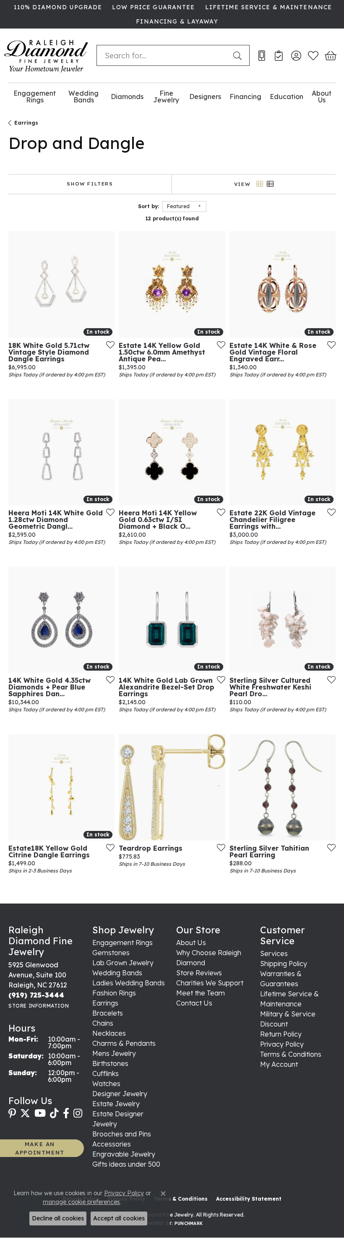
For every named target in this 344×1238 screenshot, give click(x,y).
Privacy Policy (282, 1044)
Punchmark (189, 1223)
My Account (279, 1064)
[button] (296, 55)
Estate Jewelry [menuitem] (116, 1104)
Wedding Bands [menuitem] (117, 973)
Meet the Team (200, 993)
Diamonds (127, 96)
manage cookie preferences (81, 1202)
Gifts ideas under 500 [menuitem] (126, 1164)
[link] (57, 7)
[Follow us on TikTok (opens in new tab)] (54, 1113)
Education (286, 96)
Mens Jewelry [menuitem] (114, 1053)
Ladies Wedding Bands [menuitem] (128, 983)
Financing (245, 96)
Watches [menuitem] (106, 1083)
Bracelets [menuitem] (107, 1013)
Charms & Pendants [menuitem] (124, 1043)
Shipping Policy (283, 963)
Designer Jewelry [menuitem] (119, 1093)
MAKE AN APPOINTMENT (40, 1148)
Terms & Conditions (290, 1054)
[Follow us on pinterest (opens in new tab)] (12, 1113)
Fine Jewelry (166, 96)
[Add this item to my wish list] (108, 344)
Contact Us (194, 1003)
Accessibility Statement (248, 1199)
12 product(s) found (172, 218)
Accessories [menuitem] (111, 1144)
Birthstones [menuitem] (110, 1063)
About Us (321, 96)
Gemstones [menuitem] (111, 952)
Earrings (26, 123)
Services (274, 953)
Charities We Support (209, 983)
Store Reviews (199, 973)
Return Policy (281, 1034)
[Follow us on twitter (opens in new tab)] (25, 1113)
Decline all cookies (58, 1218)
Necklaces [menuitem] (109, 1033)
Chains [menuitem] (102, 1023)
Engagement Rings (34, 96)
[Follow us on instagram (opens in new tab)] (77, 1113)
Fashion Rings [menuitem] (114, 993)
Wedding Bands (83, 96)
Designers (205, 96)
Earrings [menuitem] (105, 1003)
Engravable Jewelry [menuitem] (123, 1154)
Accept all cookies (119, 1218)
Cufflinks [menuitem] (105, 1073)
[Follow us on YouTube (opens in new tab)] (40, 1113)
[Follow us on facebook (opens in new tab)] (66, 1113)
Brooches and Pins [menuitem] (121, 1134)
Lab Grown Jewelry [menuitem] (123, 963)
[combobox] (162, 55)
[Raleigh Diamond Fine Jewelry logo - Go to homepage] (46, 56)
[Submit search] (239, 55)
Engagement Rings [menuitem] (122, 942)
